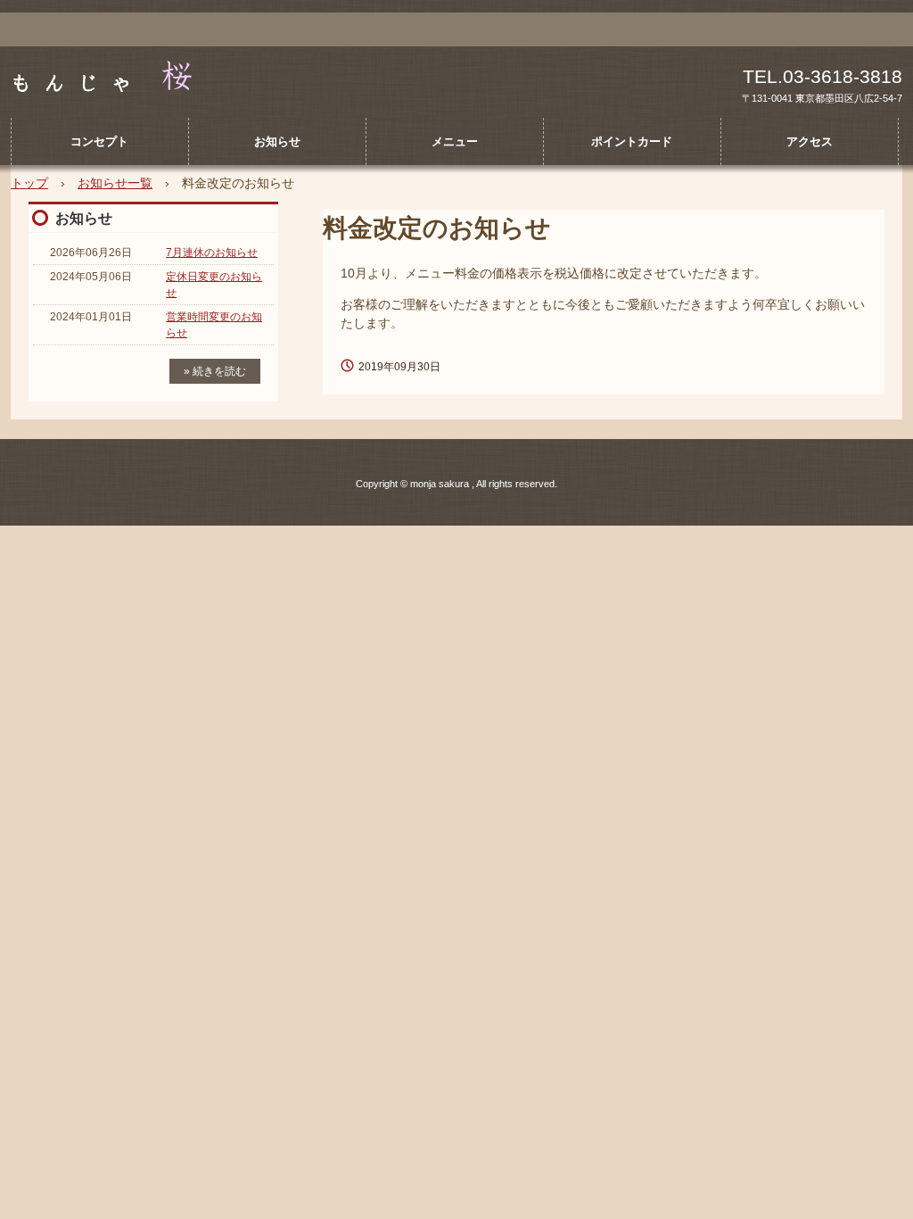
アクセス (809, 141)
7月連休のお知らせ (212, 252)
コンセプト (99, 141)
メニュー (455, 141)
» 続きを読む (215, 371)
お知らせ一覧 (115, 183)
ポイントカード (631, 141)
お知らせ (277, 141)
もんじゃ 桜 (126, 77)
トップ (29, 183)
